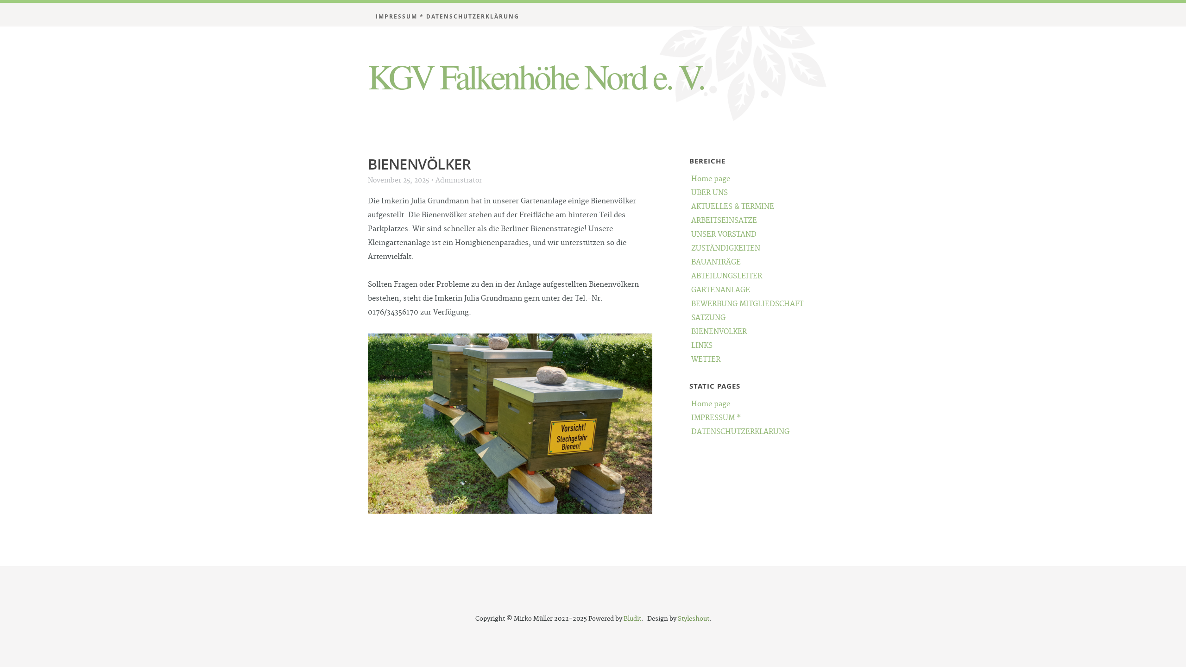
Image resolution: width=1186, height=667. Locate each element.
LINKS (702, 345)
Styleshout (693, 619)
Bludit (632, 619)
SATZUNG (708, 318)
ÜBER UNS (709, 193)
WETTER (705, 359)
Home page (710, 179)
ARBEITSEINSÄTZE (724, 220)
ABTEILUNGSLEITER (726, 276)
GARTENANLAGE (720, 290)
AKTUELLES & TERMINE (732, 206)
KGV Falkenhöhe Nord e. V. (536, 76)
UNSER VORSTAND (724, 234)
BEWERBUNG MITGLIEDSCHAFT (747, 304)
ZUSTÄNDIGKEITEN (725, 248)
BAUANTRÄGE (716, 262)
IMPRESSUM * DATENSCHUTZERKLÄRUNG (447, 16)
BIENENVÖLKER (719, 331)
